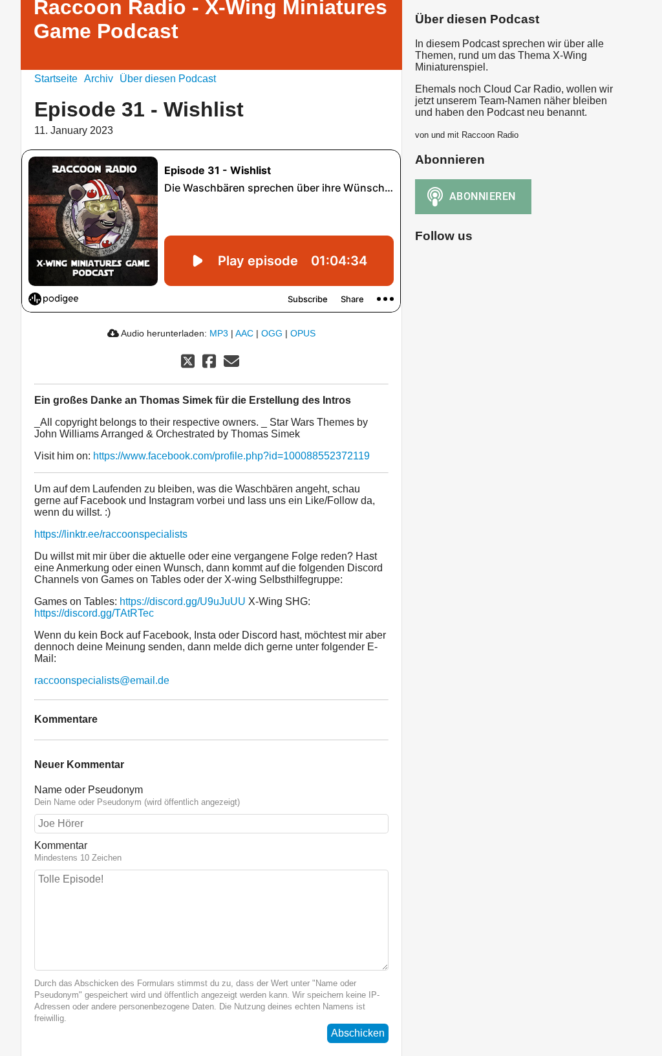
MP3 (218, 333)
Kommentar (60, 845)
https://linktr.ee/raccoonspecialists (110, 534)
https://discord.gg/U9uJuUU (183, 601)
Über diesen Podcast (168, 78)
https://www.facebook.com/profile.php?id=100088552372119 (231, 455)
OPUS (302, 333)
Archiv (98, 78)
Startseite (56, 78)
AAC (244, 333)
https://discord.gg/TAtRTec (94, 613)
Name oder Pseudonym (88, 789)
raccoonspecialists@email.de (101, 680)
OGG (272, 333)
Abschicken (358, 1033)
